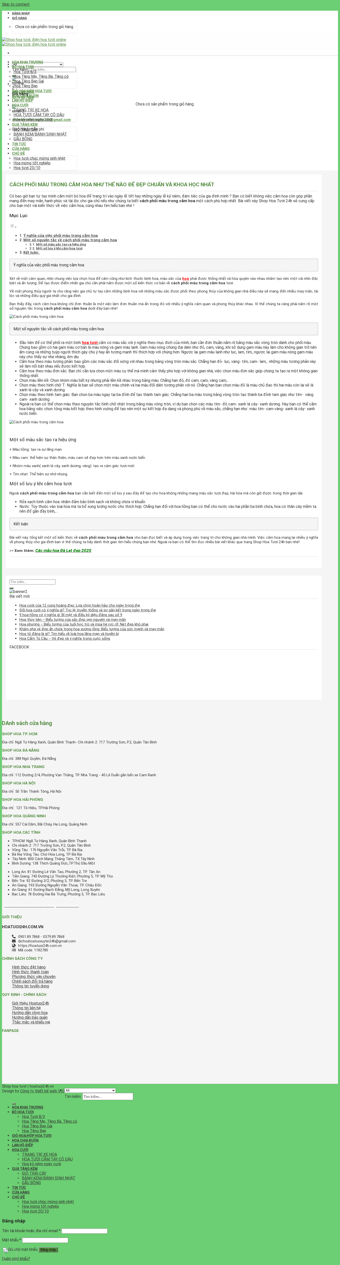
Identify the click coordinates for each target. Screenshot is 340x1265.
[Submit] (11, 588)
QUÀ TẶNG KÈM (25, 125)
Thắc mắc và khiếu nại (31, 1022)
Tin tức (19, 144)
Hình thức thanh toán (30, 972)
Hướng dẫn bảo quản (30, 1017)
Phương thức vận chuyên (34, 976)
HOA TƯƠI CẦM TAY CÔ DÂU (38, 114)
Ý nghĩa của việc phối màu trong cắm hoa (60, 235)
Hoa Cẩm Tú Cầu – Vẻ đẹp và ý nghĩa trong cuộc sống (64, 638)
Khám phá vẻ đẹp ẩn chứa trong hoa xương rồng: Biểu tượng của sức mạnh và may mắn (91, 629)
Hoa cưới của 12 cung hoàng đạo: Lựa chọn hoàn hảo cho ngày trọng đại (79, 605)
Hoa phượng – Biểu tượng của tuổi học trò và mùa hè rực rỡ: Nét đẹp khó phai (83, 624)
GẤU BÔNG (22, 139)
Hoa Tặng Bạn (25, 86)
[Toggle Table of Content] (13, 227)
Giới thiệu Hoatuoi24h (30, 1003)
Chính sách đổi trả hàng (32, 981)
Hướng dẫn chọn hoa (30, 1012)
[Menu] (14, 53)
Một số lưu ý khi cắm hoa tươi (59, 248)
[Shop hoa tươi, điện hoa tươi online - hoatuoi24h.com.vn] (34, 42)
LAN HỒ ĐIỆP (22, 100)
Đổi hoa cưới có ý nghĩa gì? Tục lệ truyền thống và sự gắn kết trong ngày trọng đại (87, 610)
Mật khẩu (11, 1240)
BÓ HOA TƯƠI (23, 67)
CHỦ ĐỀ (18, 153)
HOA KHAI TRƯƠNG (27, 62)
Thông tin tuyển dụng (30, 986)
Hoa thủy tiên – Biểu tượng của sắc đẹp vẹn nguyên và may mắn (72, 619)
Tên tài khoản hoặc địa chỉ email (31, 1230)
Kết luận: (31, 252)
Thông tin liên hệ (26, 1008)
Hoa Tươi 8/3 (25, 71)
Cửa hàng (21, 149)
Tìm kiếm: (72, 1096)
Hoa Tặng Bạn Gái (28, 81)
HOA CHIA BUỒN (25, 96)
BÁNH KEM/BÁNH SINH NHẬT (40, 134)
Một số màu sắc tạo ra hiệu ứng (61, 244)
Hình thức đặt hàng (29, 967)
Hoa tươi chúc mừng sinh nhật (39, 158)
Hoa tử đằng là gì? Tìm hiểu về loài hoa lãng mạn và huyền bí (69, 634)
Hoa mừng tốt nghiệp (32, 163)
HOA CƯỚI (20, 105)
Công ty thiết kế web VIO (42, 1091)
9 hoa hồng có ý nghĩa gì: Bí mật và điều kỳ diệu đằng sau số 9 (70, 615)
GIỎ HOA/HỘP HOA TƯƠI (32, 91)
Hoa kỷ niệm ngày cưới (33, 119)
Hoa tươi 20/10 (26, 167)
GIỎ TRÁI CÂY (25, 129)
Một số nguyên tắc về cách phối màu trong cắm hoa (70, 240)
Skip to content (16, 4)
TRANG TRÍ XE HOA (31, 110)
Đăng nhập (48, 1250)
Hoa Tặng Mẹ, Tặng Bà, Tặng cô (41, 76)
